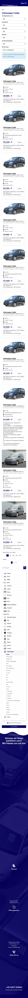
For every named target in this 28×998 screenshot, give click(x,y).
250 (20, 555)
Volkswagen (10, 651)
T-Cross (8, 686)
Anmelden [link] (14, 726)
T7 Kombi (8, 696)
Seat (8, 639)
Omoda (9, 626)
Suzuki (9, 645)
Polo (7, 684)
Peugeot (9, 632)
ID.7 (7, 679)
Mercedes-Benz (11, 617)
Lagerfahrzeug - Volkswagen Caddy (14, 474)
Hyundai (9, 608)
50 (13, 555)
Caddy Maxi (9, 659)
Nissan (9, 623)
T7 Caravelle (9, 693)
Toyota (9, 648)
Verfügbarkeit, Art (7, 16)
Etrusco (9, 595)
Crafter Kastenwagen (11, 661)
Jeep (8, 611)
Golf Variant (9, 666)
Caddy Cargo (9, 656)
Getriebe (4, 28)
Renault (9, 636)
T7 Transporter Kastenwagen (13, 700)
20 (10, 555)
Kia (8, 614)
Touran (7, 712)
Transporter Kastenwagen (12, 714)
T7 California (9, 691)
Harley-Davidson (11, 604)
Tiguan (7, 707)
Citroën (9, 585)
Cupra (8, 589)
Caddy (7, 654)
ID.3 (7, 675)
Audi (8, 576)
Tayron (7, 705)
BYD (8, 582)
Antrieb (4, 34)
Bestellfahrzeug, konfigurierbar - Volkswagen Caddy (14, 415)
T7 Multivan (9, 698)
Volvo (8, 717)
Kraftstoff (5, 22)
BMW (8, 579)
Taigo (7, 702)
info (3, 9)
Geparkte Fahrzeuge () (15, 722)
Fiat (8, 598)
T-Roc (7, 689)
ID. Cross (8, 670)
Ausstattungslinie (7, 41)
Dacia (8, 592)
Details (19, 96)
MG (8, 620)
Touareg (8, 709)
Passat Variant (9, 682)
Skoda (8, 642)
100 (17, 555)
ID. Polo (8, 672)
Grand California (10, 668)
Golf (7, 663)
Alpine (9, 573)
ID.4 (7, 677)
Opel (8, 629)
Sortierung (5, 47)
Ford (8, 601)
